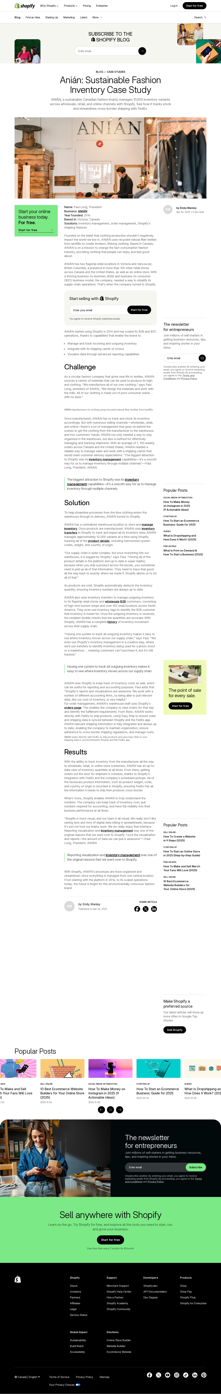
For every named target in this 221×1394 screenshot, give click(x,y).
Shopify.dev (150, 1285)
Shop (183, 1285)
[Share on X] (146, 909)
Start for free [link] (139, 309)
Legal (73, 1309)
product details (99, 541)
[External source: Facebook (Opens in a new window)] (149, 1375)
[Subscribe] (142, 51)
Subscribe (195, 1167)
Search (198, 17)
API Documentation (155, 1291)
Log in (173, 5)
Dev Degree (150, 1297)
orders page (72, 707)
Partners (75, 1297)
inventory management (105, 459)
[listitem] (110, 1079)
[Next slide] (119, 1109)
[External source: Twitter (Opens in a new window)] (158, 1375)
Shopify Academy (117, 1303)
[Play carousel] (110, 1109)
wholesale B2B (115, 601)
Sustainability (78, 1340)
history (112, 622)
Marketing (69, 17)
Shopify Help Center (119, 1291)
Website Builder (116, 1346)
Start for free (194, 5)
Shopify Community (118, 1309)
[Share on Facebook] (137, 909)
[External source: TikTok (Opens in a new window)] (185, 1375)
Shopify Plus (188, 1297)
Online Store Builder (119, 1340)
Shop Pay (186, 1291)
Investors (75, 1291)
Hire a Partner (115, 1297)
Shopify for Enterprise (193, 1303)
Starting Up (51, 17)
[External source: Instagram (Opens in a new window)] (176, 1375)
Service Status (78, 1315)
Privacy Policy (189, 378)
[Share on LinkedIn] (154, 909)
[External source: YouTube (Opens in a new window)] (167, 1375)
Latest (83, 17)
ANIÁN (82, 211)
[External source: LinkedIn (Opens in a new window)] (194, 1375)
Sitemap (104, 1377)
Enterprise (102, 5)
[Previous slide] (101, 1109)
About (73, 1285)
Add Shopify (174, 1029)
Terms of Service (59, 1377)
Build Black (77, 1346)
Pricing (87, 5)
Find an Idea (33, 17)
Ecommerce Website (119, 1351)
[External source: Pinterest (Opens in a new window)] (203, 1375)
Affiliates (75, 1303)
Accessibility (77, 1351)
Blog (17, 17)
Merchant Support (118, 1285)
